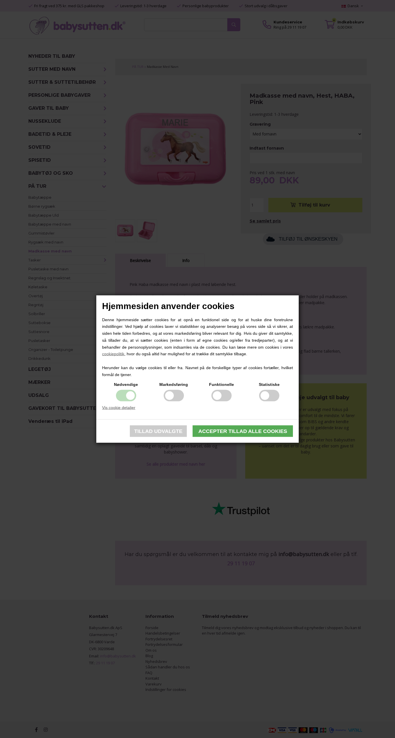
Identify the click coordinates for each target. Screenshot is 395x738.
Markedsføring (173, 384)
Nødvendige (126, 384)
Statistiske (269, 384)
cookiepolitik (113, 354)
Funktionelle (221, 384)
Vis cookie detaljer (118, 407)
